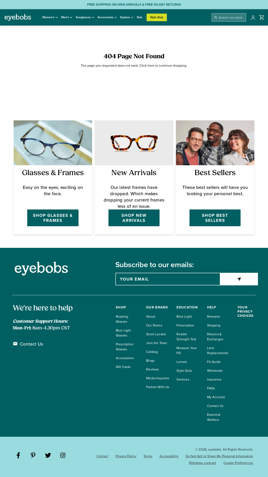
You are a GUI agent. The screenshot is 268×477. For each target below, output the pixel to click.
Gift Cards (123, 366)
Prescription (185, 325)
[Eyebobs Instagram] (63, 456)
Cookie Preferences (238, 462)
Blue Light (184, 316)
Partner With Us (157, 387)
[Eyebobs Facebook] (18, 456)
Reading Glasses (122, 319)
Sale (139, 17)
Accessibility (169, 456)
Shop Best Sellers (215, 218)
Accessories (105, 17)
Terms (147, 456)
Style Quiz (156, 17)
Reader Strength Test (186, 337)
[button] (262, 17)
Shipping (213, 325)
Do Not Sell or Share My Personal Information (219, 456)
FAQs (211, 388)
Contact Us (31, 344)
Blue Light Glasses (123, 333)
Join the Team (156, 343)
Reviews (152, 369)
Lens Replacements (217, 350)
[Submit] (239, 279)
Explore (125, 17)
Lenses (182, 361)
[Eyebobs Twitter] (48, 456)
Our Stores (154, 325)
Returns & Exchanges (215, 337)
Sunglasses (83, 17)
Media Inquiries (157, 378)
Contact (102, 456)
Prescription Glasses (125, 347)
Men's (65, 17)
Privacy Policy (126, 456)
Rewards (213, 316)
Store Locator (156, 334)
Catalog (152, 351)
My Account (216, 397)
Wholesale (215, 370)
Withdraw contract (202, 462)
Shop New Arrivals (134, 218)
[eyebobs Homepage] (17, 17)
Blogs (150, 360)
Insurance (214, 379)
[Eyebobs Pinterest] (33, 456)
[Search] (215, 17)
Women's (48, 17)
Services (183, 379)
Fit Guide (214, 361)
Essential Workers (213, 417)
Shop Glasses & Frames (53, 218)
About (150, 316)
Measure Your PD (187, 350)
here (151, 65)
